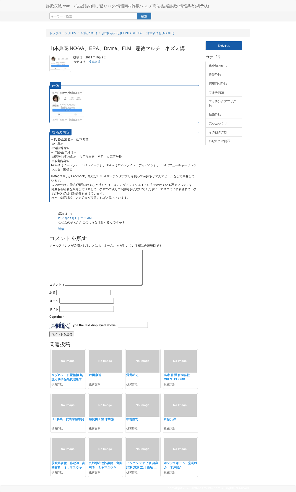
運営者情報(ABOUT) (160, 33)
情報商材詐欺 (218, 83)
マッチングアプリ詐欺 (222, 103)
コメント (56, 284)
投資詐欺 (94, 61)
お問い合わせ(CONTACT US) (122, 33)
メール (54, 301)
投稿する (224, 45)
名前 (52, 292)
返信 (61, 229)
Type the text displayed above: (94, 325)
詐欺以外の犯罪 (219, 141)
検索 (144, 16)
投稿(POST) (89, 33)
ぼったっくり (218, 123)
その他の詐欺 (218, 132)
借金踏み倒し (218, 65)
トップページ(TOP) (62, 33)
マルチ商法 (216, 92)
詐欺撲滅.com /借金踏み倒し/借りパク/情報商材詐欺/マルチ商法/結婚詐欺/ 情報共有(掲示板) (127, 5)
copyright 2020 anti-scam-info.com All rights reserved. (209, 488)
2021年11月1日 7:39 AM (75, 218)
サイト (54, 309)
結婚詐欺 (215, 114)
